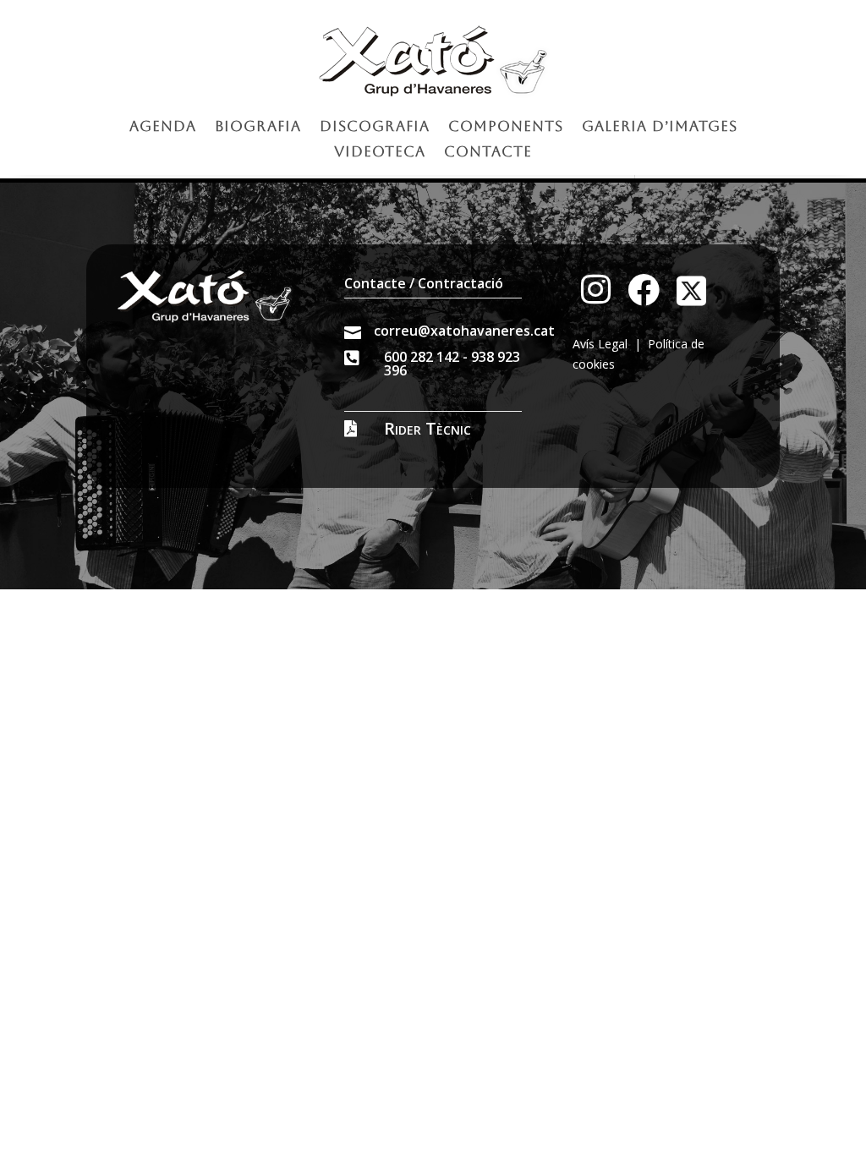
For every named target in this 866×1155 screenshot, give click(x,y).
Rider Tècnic (427, 428)
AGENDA (162, 127)
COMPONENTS (505, 127)
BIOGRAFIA (258, 127)
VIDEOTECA (379, 152)
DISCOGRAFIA (375, 127)
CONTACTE (488, 152)
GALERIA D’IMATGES (659, 127)
